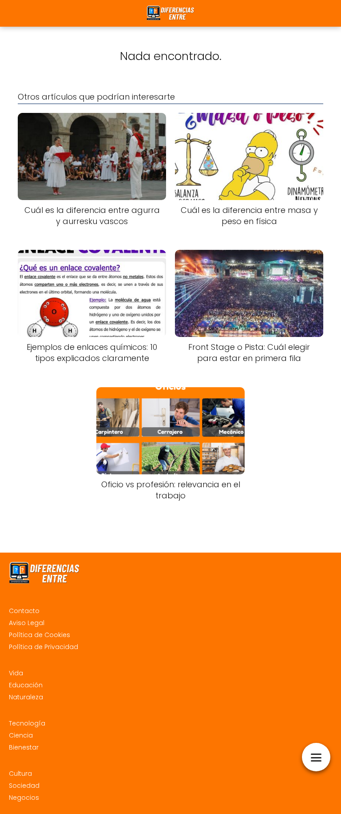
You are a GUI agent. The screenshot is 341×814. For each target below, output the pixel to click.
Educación (26, 685)
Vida (16, 673)
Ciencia (21, 735)
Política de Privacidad (43, 646)
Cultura (20, 773)
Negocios (24, 797)
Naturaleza (26, 697)
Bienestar (24, 747)
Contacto (24, 610)
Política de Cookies (39, 634)
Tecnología (27, 723)
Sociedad (24, 785)
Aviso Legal (26, 622)
